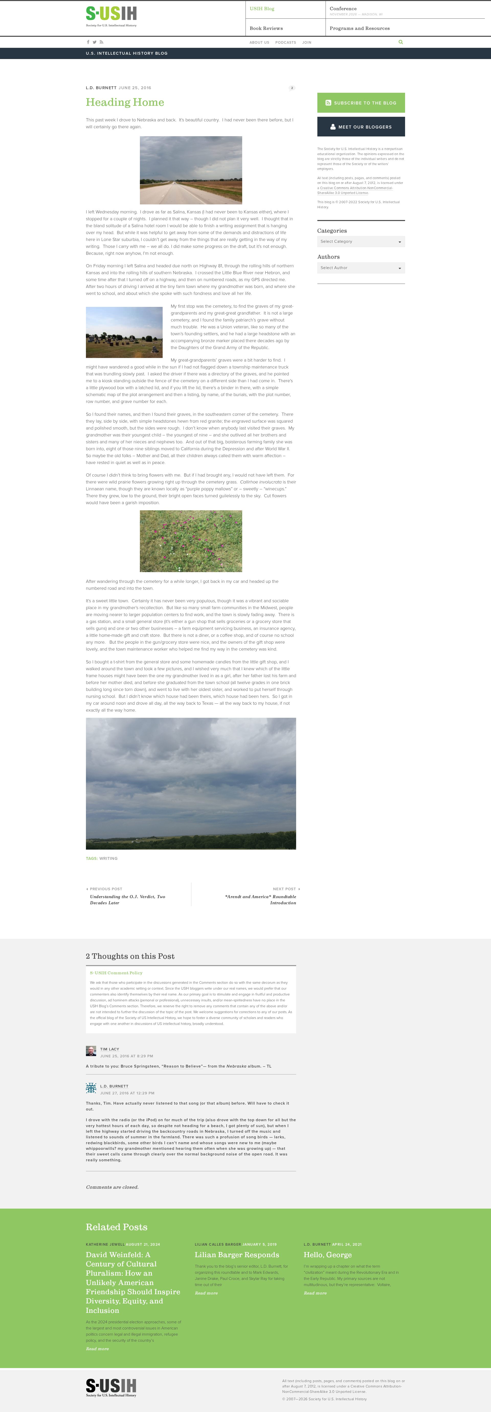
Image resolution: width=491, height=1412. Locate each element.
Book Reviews (266, 28)
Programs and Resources (360, 28)
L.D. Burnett (101, 87)
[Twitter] (95, 42)
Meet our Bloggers (364, 127)
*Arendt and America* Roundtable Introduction (260, 896)
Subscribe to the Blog (365, 103)
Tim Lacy (109, 1049)
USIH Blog (262, 8)
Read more (97, 1348)
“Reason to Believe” (182, 1066)
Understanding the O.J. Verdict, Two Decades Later (127, 896)
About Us (259, 42)
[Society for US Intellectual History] (166, 16)
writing (108, 858)
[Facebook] (88, 42)
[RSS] (101, 42)
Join (306, 42)
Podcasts (285, 42)
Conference (356, 11)
